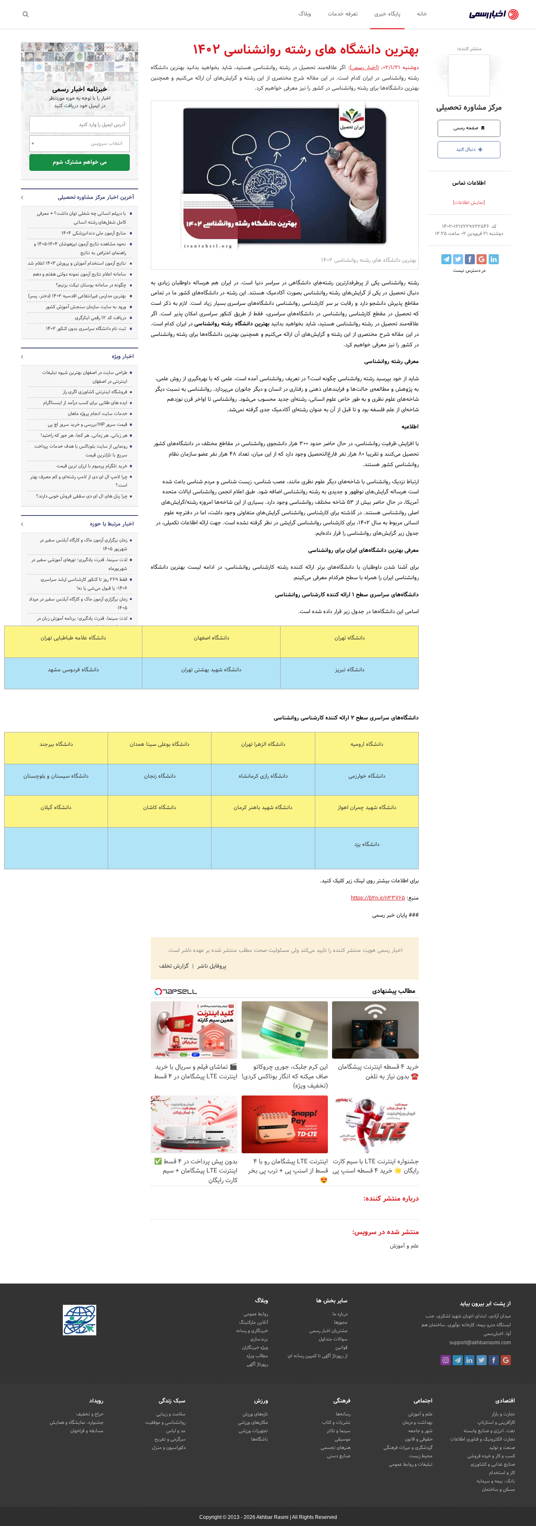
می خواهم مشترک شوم (80, 162)
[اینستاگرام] (446, 1360)
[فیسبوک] (494, 1360)
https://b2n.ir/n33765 (378, 898)
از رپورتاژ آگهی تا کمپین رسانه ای (318, 1356)
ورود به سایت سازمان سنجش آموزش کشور (86, 307)
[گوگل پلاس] (506, 1360)
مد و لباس (176, 1431)
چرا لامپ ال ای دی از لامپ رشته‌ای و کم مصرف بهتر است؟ (78, 481)
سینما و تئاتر (338, 1431)
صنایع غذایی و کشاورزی (493, 1464)
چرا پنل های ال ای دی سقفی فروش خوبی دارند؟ (81, 496)
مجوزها (341, 1322)
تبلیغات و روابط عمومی (411, 1464)
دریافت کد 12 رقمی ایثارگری (100, 318)
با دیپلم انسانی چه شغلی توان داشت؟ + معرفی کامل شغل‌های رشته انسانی (81, 218)
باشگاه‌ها (259, 1439)
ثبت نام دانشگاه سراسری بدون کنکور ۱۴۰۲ (86, 329)
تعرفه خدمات (343, 14)
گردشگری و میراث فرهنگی (408, 1447)
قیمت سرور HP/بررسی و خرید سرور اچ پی (87, 424)
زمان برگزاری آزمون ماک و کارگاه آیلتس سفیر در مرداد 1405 (78, 603)
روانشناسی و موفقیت (165, 1422)
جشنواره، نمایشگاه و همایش (76, 1422)
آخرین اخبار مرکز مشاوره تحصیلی (96, 197)
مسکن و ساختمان (498, 1489)
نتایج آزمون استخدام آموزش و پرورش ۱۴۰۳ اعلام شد (77, 263)
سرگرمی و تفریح (170, 1439)
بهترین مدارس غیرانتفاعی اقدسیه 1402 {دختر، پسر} (77, 296)
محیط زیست (421, 1456)
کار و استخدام (502, 1473)
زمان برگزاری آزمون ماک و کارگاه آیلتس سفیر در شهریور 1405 (83, 544)
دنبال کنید (466, 149)
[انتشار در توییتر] (458, 259)
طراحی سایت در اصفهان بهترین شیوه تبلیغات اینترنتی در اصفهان (84, 377)
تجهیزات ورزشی (253, 1431)
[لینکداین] (469, 1360)
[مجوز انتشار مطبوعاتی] (79, 1321)
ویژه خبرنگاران (255, 1347)
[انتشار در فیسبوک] (470, 259)
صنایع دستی (338, 1456)
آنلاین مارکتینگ (253, 1322)
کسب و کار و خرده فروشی (491, 1456)
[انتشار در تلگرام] (446, 259)
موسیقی (342, 1439)
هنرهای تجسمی (335, 1447)
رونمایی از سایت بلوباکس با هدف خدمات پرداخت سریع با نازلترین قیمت (80, 451)
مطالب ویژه (257, 1356)
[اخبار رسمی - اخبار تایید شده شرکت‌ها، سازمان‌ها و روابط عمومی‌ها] (494, 15)
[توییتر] (482, 1360)
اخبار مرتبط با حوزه (112, 524)
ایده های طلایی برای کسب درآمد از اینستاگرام (85, 403)
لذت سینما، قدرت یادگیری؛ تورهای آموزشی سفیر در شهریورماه (79, 564)
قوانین (341, 1347)
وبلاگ (305, 14)
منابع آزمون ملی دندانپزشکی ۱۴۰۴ (94, 233)
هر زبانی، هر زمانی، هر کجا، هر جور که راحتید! (84, 435)
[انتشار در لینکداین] (494, 259)
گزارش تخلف (174, 966)
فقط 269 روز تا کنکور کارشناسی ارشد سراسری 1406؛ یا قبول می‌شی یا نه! (84, 584)
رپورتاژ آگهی (257, 1364)
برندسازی (259, 1339)
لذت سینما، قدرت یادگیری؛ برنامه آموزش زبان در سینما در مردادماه (82, 623)
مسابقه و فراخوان (86, 1431)
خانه (422, 14)
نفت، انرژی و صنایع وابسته (489, 1431)
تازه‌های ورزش (255, 1414)
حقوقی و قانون (419, 1439)
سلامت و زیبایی (171, 1414)
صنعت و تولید (502, 1447)
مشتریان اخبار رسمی (328, 1331)
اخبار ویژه (123, 356)
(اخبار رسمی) (364, 67)
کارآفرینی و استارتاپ (496, 1422)
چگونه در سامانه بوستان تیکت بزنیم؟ (91, 285)
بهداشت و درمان (417, 1422)
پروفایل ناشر (211, 966)
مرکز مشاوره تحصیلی (469, 107)
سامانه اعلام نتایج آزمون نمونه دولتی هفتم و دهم (79, 274)
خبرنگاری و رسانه (252, 1331)
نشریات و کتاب (336, 1422)
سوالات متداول (333, 1339)
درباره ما (340, 1314)
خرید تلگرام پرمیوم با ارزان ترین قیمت (92, 466)
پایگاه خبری (387, 14)
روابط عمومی (256, 1314)
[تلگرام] (458, 1360)
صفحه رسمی (466, 128)
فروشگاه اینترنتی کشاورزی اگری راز (95, 392)
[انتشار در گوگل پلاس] (482, 259)
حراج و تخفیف (89, 1414)
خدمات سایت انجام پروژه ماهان (97, 414)
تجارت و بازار (503, 1414)
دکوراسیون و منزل (169, 1447)
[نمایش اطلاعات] (469, 202)
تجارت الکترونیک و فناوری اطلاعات (482, 1439)
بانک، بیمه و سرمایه (496, 1481)
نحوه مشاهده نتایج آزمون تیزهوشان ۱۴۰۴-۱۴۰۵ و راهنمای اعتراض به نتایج (80, 248)
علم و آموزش (404, 1246)
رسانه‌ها (343, 1414)
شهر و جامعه (420, 1431)
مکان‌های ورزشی (253, 1422)
